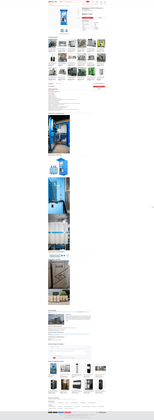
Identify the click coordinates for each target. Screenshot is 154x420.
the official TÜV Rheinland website (71, 311)
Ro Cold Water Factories (101, 406)
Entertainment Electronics (52, 402)
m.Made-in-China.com (79, 415)
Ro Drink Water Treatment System (86, 406)
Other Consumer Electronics (60, 402)
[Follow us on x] (100, 412)
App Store (50, 412)
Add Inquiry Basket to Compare (64, 33)
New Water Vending (94, 406)
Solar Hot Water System (77, 406)
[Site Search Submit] (87, 1)
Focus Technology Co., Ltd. (71, 417)
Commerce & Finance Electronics (61, 5)
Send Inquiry (87, 17)
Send (54, 357)
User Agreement (81, 417)
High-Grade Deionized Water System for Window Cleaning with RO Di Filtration (52, 63)
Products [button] (61, 1)
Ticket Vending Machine (83, 402)
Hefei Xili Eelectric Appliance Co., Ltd (88, 10)
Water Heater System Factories (68, 406)
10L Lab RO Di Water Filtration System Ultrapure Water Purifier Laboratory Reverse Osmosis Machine (101, 77)
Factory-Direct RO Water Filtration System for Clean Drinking (72, 77)
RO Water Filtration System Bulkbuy (68, 408)
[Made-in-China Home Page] (52, 1)
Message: (51, 351)
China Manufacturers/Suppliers (70, 414)
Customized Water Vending (52, 408)
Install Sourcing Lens (68, 412)
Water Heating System (60, 406)
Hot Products (60, 414)
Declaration (85, 417)
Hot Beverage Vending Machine (74, 402)
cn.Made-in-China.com (84, 415)
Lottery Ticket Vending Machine (91, 402)
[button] (85, 1)
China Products (64, 414)
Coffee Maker (67, 402)
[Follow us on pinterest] (104, 412)
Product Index (90, 414)
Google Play (55, 412)
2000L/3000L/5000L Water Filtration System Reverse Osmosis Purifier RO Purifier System (62, 77)
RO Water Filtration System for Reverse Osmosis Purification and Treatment (62, 49)
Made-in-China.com (73, 415)
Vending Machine (68, 5)
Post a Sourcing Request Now (70, 357)
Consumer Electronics (53, 5)
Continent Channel (86, 414)
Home (49, 5)
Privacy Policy (89, 417)
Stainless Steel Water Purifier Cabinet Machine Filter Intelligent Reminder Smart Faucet (53, 391)
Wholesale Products (77, 414)
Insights (94, 414)
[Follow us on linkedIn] (105, 412)
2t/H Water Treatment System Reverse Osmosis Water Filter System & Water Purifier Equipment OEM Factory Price (101, 49)
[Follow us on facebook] (99, 412)
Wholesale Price (81, 414)
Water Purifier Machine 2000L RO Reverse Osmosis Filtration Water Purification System (91, 77)
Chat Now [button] (100, 17)
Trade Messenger (60, 412)
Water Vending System (60, 408)
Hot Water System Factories (52, 406)
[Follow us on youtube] (103, 412)
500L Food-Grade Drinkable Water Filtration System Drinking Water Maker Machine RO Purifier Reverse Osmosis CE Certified (62, 63)
